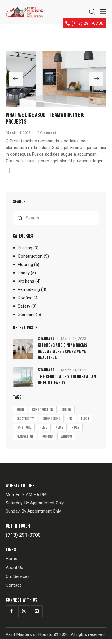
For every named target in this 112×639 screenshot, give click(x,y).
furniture (23, 427)
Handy (24, 272)
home (43, 427)
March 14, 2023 (18, 132)
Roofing (25, 297)
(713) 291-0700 (23, 535)
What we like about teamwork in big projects (45, 118)
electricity (25, 418)
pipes (75, 427)
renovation (24, 436)
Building (25, 247)
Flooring (25, 264)
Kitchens (26, 281)
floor (85, 418)
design (66, 409)
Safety (24, 306)
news (59, 427)
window (66, 436)
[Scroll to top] (102, 629)
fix (71, 418)
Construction (30, 256)
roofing (47, 436)
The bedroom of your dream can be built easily (67, 380)
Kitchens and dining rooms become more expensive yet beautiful (63, 352)
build (20, 409)
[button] (16, 79)
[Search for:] (56, 218)
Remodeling (29, 289)
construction (42, 409)
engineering (51, 418)
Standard (26, 314)
